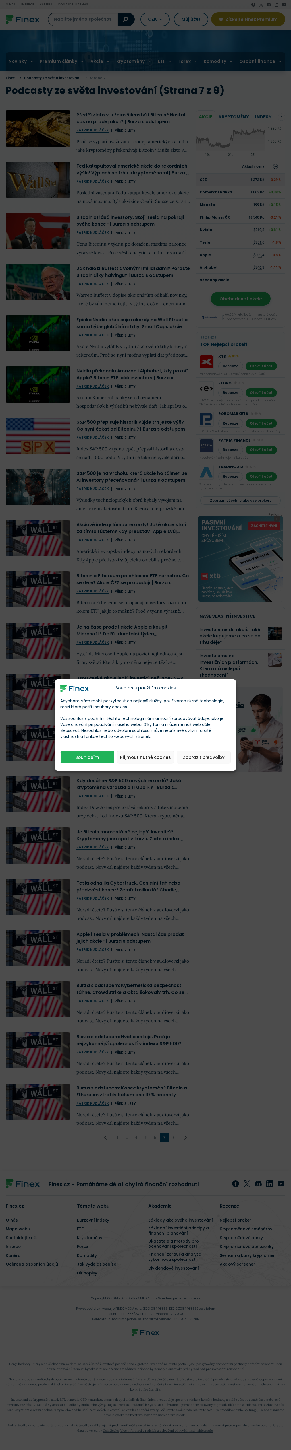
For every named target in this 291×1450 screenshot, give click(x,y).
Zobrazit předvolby (204, 757)
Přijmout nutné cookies (145, 757)
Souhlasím (87, 757)
